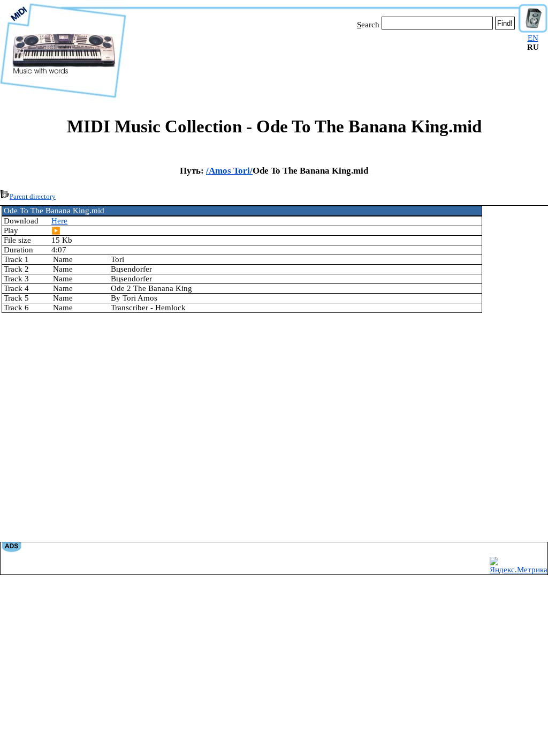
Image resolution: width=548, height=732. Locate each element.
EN (533, 38)
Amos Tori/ (231, 171)
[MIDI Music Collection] (63, 98)
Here (59, 220)
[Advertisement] (322, 63)
